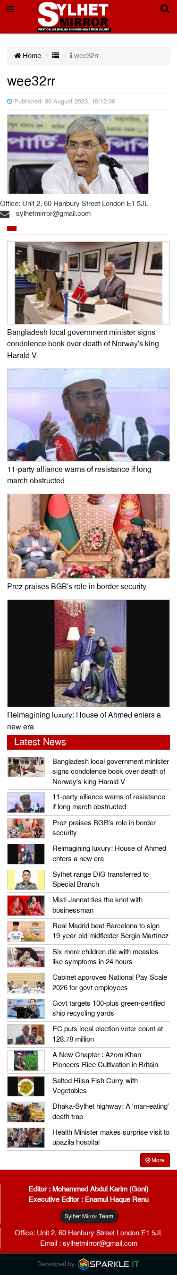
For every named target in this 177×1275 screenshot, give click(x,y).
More (157, 1160)
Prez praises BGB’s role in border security (76, 586)
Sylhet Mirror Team (89, 1216)
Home (31, 55)
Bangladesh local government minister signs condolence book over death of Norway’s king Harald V (83, 344)
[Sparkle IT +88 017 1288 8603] (109, 1263)
